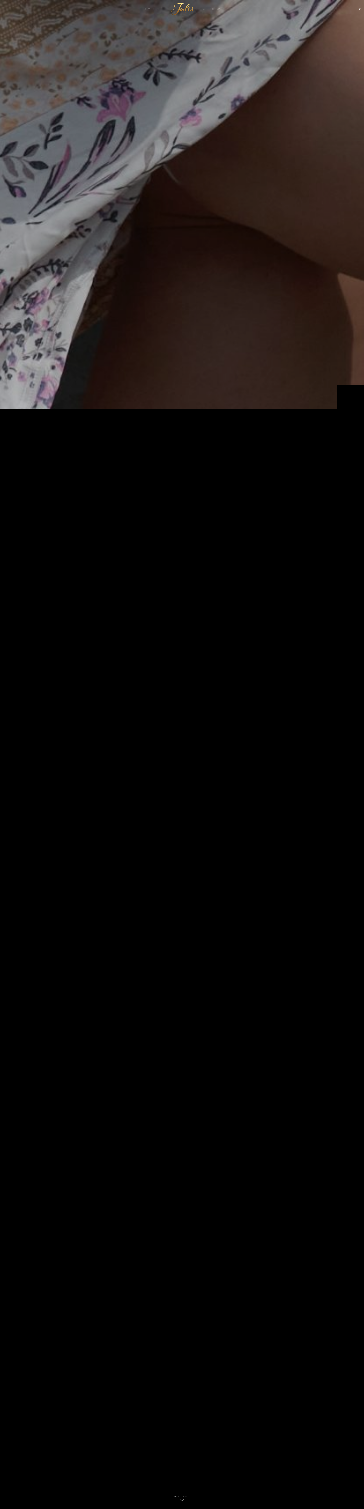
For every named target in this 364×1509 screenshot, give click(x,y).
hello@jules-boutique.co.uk (183, 756)
